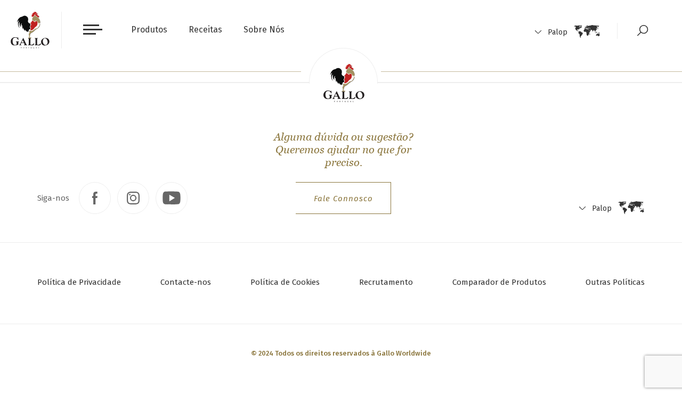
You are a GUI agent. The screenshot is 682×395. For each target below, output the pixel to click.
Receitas (205, 29)
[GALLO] (30, 30)
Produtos (149, 29)
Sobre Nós (264, 29)
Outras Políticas (615, 282)
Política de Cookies (285, 282)
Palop (557, 32)
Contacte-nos (185, 282)
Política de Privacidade (79, 282)
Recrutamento (386, 282)
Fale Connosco (343, 198)
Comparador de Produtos (499, 282)
